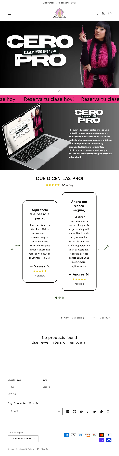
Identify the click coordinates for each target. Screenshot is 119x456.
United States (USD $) (22, 438)
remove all (77, 342)
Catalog (12, 393)
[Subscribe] (59, 411)
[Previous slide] (53, 91)
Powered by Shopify (39, 449)
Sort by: (65, 317)
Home (11, 386)
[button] (9, 13)
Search (46, 386)
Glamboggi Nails (23, 449)
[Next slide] (66, 91)
